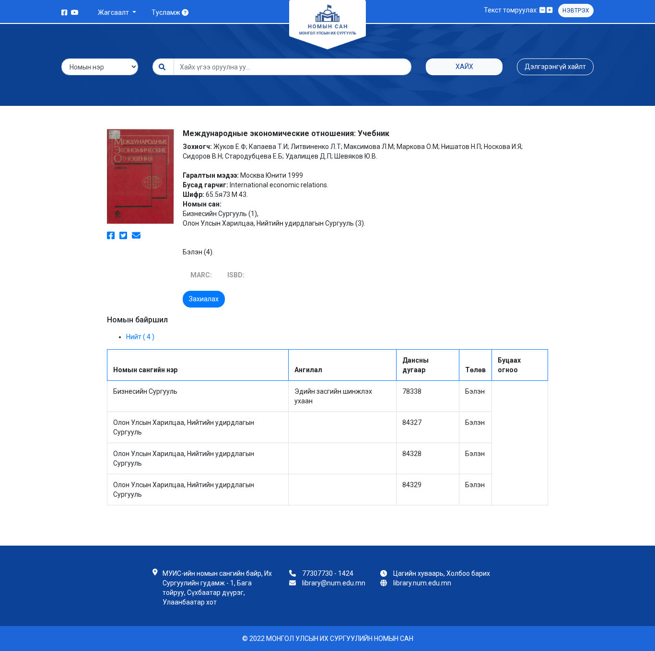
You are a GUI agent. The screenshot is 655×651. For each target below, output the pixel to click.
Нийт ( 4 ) (140, 337)
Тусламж (167, 12)
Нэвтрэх (575, 10)
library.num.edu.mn (422, 583)
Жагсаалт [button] (114, 12)
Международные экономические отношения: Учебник (286, 133)
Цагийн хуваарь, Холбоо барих (441, 573)
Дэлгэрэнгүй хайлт (555, 66)
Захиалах (204, 299)
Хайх (464, 66)
